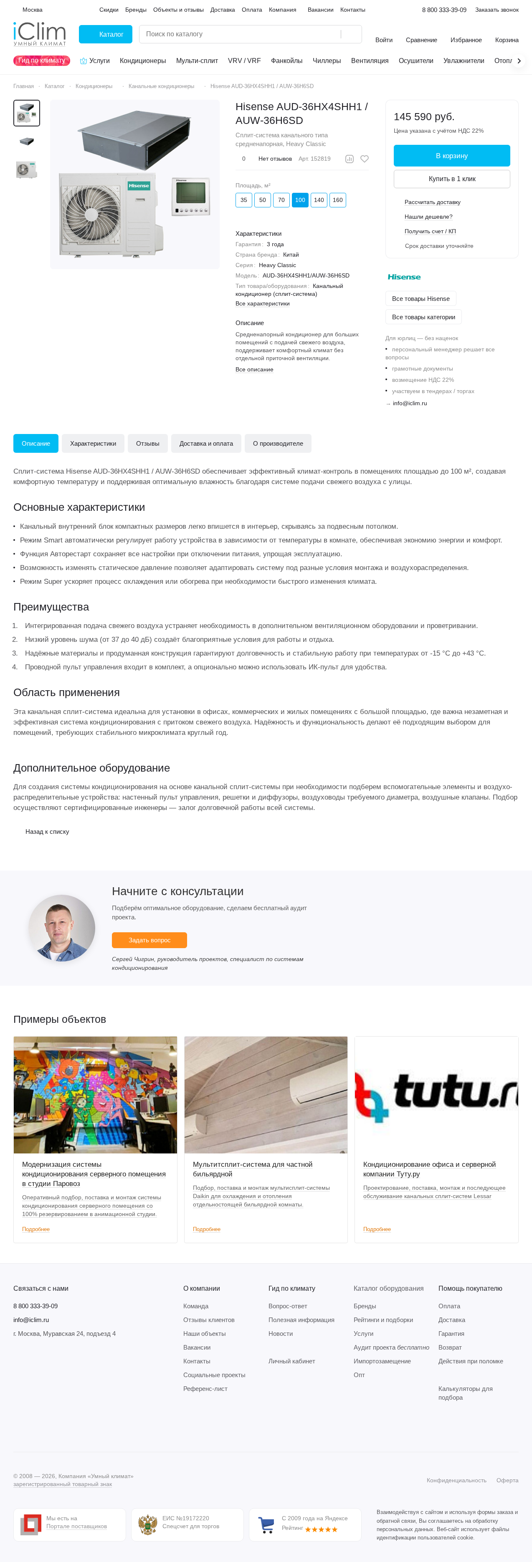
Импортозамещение (382, 1361)
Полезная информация (301, 1319)
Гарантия (451, 1333)
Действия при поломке (470, 1361)
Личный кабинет (292, 1361)
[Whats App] (68, 1427)
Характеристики (93, 443)
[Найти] (351, 34)
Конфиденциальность (456, 1480)
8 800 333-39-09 (444, 9)
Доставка (451, 1319)
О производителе (278, 443)
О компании (201, 1288)
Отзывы (148, 443)
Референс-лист (205, 1388)
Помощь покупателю (470, 1288)
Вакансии (196, 1347)
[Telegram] (35, 1427)
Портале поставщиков (76, 1526)
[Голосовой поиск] (331, 34)
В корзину (452, 156)
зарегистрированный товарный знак (62, 1484)
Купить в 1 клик (452, 178)
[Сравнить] (349, 159)
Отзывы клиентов (209, 1319)
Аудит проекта (391, 1347)
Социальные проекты (214, 1374)
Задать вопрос (150, 940)
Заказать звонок (497, 9)
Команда (195, 1306)
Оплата (449, 1306)
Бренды (365, 1306)
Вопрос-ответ (288, 1306)
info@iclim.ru (410, 403)
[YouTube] (52, 1427)
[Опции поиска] (313, 34)
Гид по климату (292, 1288)
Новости (281, 1333)
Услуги (363, 1333)
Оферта (508, 1480)
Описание (36, 443)
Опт (359, 1374)
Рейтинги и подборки (383, 1319)
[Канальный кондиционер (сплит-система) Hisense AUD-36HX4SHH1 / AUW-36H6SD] (135, 184)
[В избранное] (364, 159)
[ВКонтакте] (18, 1427)
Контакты (196, 1361)
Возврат (450, 1347)
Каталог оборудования (389, 1288)
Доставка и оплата (206, 443)
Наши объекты (204, 1333)
